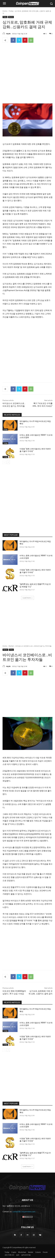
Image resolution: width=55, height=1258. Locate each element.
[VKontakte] (40, 1234)
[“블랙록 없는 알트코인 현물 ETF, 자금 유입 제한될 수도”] (10, 588)
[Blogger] (14, 1234)
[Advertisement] (27, 74)
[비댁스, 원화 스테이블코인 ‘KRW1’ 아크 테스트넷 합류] (10, 439)
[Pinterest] (25, 40)
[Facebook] (13, 40)
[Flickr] (27, 1234)
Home (5, 11)
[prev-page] (4, 462)
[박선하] (4, 33)
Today (11, 11)
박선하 (8, 34)
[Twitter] (19, 40)
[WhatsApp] (30, 40)
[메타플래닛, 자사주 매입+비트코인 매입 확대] (10, 425)
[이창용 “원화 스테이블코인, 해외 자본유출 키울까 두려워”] (10, 453)
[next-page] (8, 462)
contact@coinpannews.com (23, 1211)
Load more (27, 598)
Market (11, 17)
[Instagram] (33, 1234)
